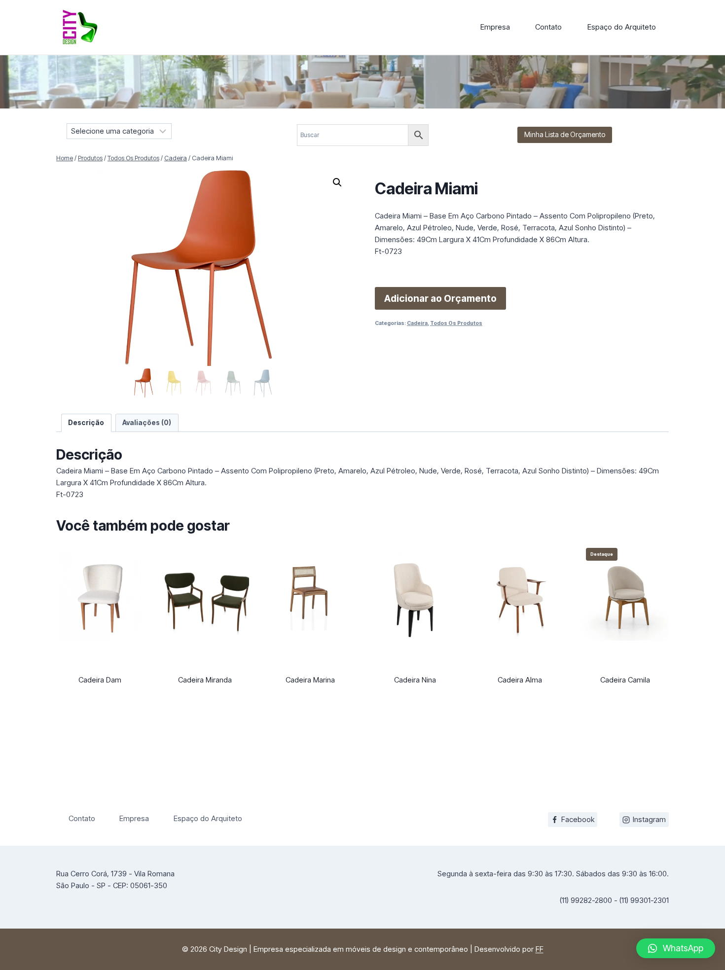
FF (540, 949)
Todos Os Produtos (456, 323)
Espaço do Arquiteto (621, 27)
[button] (337, 182)
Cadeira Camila (625, 679)
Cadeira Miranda (205, 679)
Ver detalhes (100, 701)
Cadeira (417, 323)
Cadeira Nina (415, 679)
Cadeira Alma (520, 679)
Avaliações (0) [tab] (146, 423)
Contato (548, 27)
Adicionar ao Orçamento (440, 298)
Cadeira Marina (310, 679)
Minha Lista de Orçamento (564, 134)
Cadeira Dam (99, 679)
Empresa (495, 27)
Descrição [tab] (86, 423)
